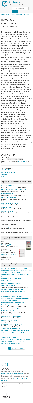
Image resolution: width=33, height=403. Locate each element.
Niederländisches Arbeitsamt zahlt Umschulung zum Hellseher (15, 275)
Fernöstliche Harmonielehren (9, 172)
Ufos (2, 176)
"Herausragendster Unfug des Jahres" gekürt (13, 333)
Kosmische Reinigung (7, 211)
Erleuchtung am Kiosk (7, 193)
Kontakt (21, 384)
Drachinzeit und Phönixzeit (8, 185)
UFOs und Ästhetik (6, 281)
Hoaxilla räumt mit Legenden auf (10, 294)
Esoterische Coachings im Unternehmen (12, 283)
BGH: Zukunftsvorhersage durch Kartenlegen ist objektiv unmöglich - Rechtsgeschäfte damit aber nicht (16, 340)
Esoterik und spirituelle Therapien (20, 14)
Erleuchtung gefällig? (7, 245)
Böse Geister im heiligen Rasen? (10, 219)
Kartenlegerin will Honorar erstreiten (11, 343)
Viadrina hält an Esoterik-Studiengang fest (12, 302)
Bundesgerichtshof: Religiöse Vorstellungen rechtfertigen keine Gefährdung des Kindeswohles (16, 271)
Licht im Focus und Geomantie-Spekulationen (13, 223)
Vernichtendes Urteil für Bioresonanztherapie (13, 291)
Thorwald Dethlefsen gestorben (9, 337)
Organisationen (5, 14)
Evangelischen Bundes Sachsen (12, 373)
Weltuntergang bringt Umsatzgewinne (11, 316)
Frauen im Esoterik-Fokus (8, 335)
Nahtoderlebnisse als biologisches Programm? (13, 289)
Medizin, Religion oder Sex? (8, 285)
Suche (4, 387)
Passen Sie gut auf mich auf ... (9, 203)
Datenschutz (13, 384)
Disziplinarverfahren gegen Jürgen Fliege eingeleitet (15, 330)
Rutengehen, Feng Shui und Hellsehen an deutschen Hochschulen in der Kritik (15, 309)
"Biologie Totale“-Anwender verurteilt (11, 328)
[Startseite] (4, 4)
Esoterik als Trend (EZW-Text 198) (9, 255)
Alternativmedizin (5, 170)
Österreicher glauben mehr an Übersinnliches (13, 305)
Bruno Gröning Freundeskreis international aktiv (14, 268)
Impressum (5, 384)
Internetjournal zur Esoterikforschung (11, 278)
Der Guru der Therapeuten (8, 197)
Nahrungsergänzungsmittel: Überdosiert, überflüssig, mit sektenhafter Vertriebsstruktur (16, 299)
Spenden (27, 384)
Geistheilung (4, 174)
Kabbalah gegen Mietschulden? (9, 227)
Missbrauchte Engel (6, 207)
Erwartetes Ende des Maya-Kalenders (11, 324)
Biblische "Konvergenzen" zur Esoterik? (11, 215)
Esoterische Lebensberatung (9, 320)
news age (15, 159)
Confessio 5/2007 (23, 161)
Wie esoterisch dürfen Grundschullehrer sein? (13, 189)
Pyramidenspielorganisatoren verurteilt (11, 296)
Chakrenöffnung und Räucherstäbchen (11, 231)
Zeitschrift (20, 159)
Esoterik (9, 159)
